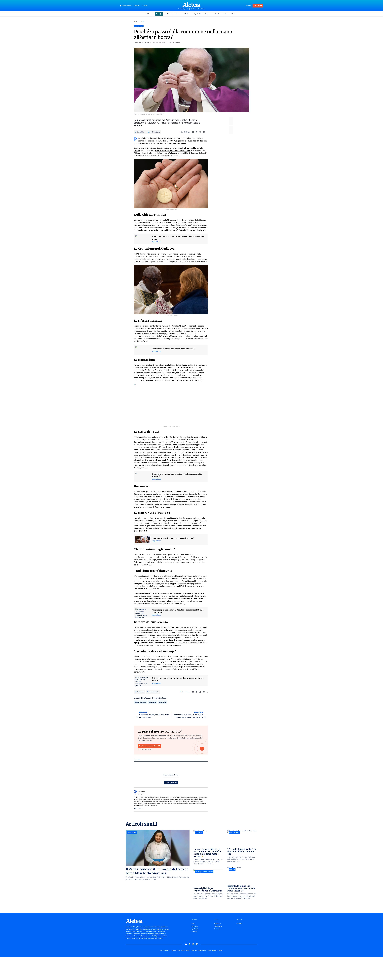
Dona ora (257, 6)
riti (143, 21)
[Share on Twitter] (200, 132)
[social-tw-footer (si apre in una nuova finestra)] (193, 944)
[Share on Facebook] (193, 132)
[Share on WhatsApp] (207, 132)
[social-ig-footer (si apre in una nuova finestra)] (197, 944)
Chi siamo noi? (175, 950)
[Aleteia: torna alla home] (191, 5)
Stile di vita (187, 14)
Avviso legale (185, 950)
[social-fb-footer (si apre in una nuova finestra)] (190, 944)
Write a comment (171, 783)
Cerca (145, 6)
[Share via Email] (204, 132)
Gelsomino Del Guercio (159, 42)
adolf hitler (198, 832)
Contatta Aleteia (212, 950)
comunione (152, 702)
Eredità (217, 14)
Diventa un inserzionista (198, 950)
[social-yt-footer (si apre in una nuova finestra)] (186, 944)
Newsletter (217, 923)
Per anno (239, 923)
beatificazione (132, 832)
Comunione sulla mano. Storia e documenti (151, 143)
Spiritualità (197, 14)
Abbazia (232, 14)
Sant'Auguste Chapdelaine (198, 9)
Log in (177, 775)
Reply (135, 808)
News (178, 14)
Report (140, 808)
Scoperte (208, 14)
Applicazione (218, 926)
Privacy (221, 950)
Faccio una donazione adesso (148, 746)
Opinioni (169, 14)
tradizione (162, 702)
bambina (232, 869)
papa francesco (234, 832)
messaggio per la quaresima (204, 872)
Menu (149, 14)
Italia (225, 14)
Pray (157, 14)
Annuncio (217, 929)
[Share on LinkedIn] (196, 132)
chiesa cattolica (140, 702)
